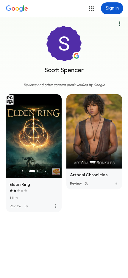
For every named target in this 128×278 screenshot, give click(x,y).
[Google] (17, 9)
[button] (91, 9)
